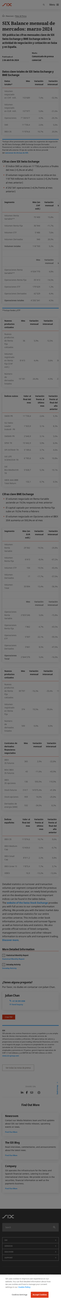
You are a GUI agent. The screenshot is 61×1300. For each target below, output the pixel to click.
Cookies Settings (19, 1294)
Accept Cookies (40, 1294)
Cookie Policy (24, 1287)
